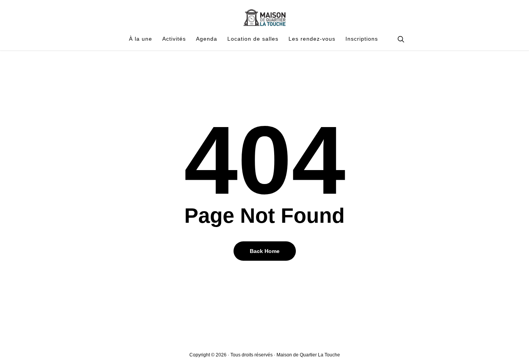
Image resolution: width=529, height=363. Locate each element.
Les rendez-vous (312, 39)
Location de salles (252, 39)
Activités (174, 39)
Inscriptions (361, 39)
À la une (140, 39)
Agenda (206, 39)
